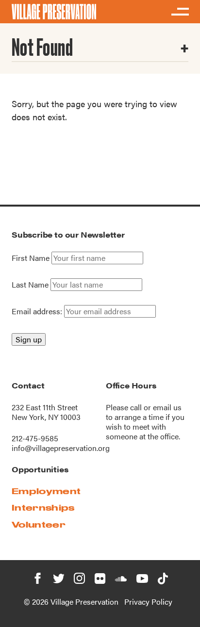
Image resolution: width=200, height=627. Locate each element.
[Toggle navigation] (179, 11)
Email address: (38, 311)
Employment (46, 491)
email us (167, 407)
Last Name (30, 284)
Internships (43, 507)
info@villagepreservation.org (61, 447)
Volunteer (39, 524)
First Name (31, 258)
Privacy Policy (148, 601)
